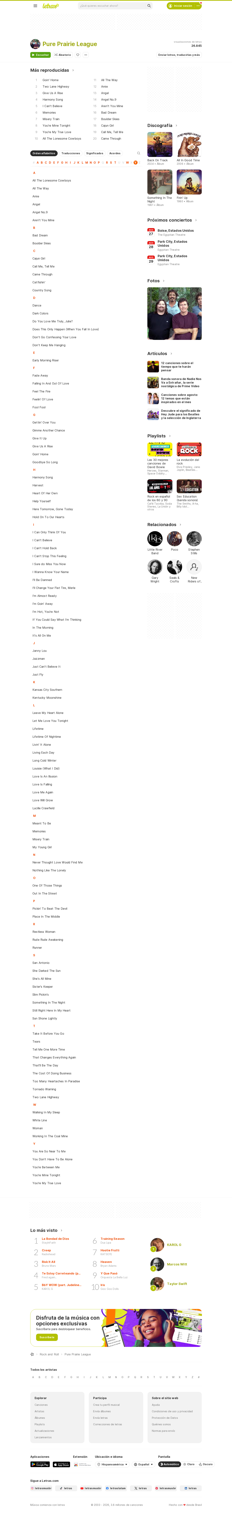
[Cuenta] (198, 5)
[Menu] (35, 5)
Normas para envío (163, 1430)
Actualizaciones (44, 1430)
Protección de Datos (165, 1417)
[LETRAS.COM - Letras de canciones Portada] (50, 5)
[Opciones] (86, 55)
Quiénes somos (161, 1424)
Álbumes (40, 1417)
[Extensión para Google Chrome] (82, 1464)
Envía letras (100, 1417)
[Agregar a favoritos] (78, 55)
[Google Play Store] (40, 1464)
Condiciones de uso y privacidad (172, 1411)
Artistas (39, 1411)
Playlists (40, 1424)
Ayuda (156, 1404)
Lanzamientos (43, 1437)
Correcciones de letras (107, 1424)
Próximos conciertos (169, 220)
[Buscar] (149, 5)
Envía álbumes (102, 1411)
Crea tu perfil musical (106, 1404)
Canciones (41, 1404)
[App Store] (61, 1464)
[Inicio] (32, 1354)
